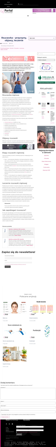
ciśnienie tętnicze (9, 122)
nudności (7, 133)
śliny (25, 172)
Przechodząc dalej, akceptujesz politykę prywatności (16, 264)
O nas (7, 427)
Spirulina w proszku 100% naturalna (16, 239)
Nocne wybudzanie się (8, 341)
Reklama (8, 6)
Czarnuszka (46, 167)
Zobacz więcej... (17, 235)
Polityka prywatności (10, 431)
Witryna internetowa (5, 410)
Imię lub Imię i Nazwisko (20, 425)
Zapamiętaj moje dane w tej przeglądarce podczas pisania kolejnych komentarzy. (18, 414)
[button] (28, 16)
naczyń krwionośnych (17, 114)
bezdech (15, 165)
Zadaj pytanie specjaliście (8, 4)
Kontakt (8, 2)
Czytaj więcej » (44, 96)
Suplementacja (6, 364)
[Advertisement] (28, 25)
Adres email (3, 405)
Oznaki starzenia (33, 318)
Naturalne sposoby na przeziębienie (53, 104)
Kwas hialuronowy (46, 161)
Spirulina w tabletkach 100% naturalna (17, 229)
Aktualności (46, 88)
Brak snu (5, 318)
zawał (30, 114)
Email (17, 428)
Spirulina (46, 155)
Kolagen (46, 164)
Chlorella (46, 158)
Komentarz (3, 387)
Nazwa (2, 401)
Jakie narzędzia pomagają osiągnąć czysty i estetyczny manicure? (52, 115)
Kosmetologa (12, 420)
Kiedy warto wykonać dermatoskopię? (45, 104)
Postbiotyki (32, 341)
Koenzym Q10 (46, 170)
